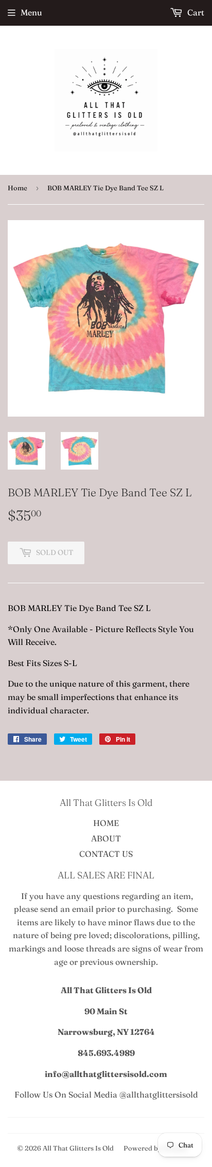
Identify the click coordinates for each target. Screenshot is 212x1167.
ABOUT (106, 838)
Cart (194, 12)
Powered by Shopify (155, 1148)
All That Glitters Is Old (78, 1148)
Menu (31, 12)
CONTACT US (106, 854)
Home (17, 188)
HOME (106, 823)
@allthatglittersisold (158, 1094)
